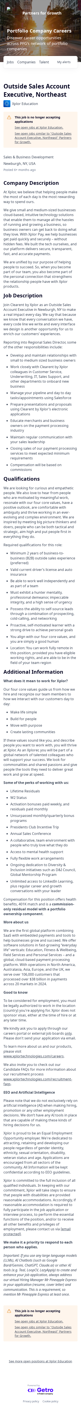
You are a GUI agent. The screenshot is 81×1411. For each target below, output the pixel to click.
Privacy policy (31, 1401)
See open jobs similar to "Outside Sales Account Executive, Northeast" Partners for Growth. (43, 137)
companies (26, 62)
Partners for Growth (42, 13)
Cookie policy (50, 1401)
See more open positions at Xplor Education (40, 1361)
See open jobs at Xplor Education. (39, 127)
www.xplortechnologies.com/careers (33, 1056)
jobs (10, 62)
